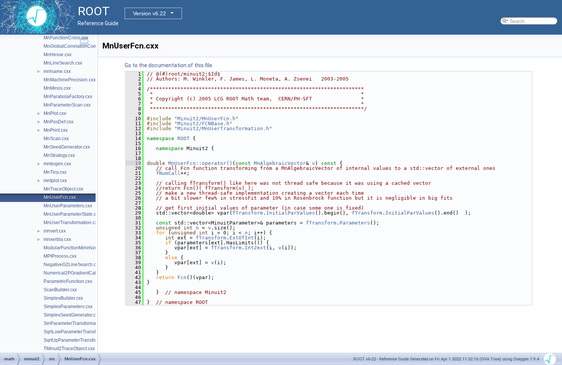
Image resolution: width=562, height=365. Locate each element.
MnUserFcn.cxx (60, 197)
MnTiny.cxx (55, 172)
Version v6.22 (149, 13)
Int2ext (255, 247)
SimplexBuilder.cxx (63, 298)
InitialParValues (290, 213)
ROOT (183, 138)
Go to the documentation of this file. (169, 65)
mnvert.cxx (55, 231)
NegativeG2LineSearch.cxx (72, 264)
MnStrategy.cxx (59, 155)
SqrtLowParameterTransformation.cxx (83, 331)
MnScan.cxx (56, 138)
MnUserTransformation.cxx (71, 222)
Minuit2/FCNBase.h (203, 123)
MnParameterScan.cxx (67, 105)
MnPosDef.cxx (58, 121)
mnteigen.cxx (57, 163)
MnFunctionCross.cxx (66, 37)
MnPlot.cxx (55, 113)
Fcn (182, 277)
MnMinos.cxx (57, 88)
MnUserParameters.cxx (68, 205)
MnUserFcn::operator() (200, 163)
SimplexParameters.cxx (68, 306)
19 (133, 163)
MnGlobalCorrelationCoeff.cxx (75, 46)
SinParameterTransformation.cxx (78, 323)
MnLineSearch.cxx (63, 63)
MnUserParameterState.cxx (72, 214)
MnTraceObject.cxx (63, 189)
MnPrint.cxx (56, 130)
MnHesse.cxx (57, 54)
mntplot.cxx (55, 180)
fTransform (247, 213)
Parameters (354, 223)
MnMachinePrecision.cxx (70, 79)
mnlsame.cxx (57, 71)
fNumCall (168, 173)
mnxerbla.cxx (57, 239)
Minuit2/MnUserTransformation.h (223, 128)
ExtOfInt (241, 238)
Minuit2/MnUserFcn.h (206, 118)
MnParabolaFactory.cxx (68, 96)
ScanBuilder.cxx (60, 289)
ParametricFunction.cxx (68, 281)
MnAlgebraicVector (280, 163)
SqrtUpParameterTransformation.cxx (81, 340)
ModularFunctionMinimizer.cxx (75, 247)
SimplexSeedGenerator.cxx (72, 315)
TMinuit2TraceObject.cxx (69, 348)
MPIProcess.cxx (60, 256)
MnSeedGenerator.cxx (67, 147)
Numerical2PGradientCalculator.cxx (81, 273)
